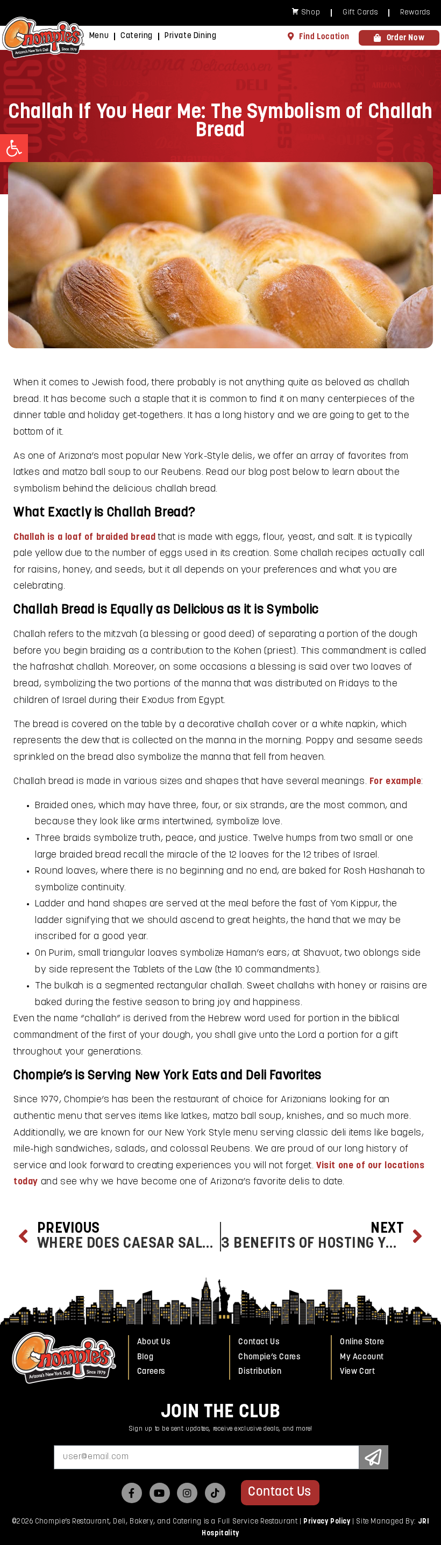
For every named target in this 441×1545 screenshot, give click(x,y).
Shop (310, 13)
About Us (154, 1342)
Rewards (415, 13)
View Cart (357, 1372)
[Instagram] (187, 1493)
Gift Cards (360, 13)
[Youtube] (160, 1493)
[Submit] (373, 1457)
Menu (99, 36)
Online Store (362, 1342)
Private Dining (190, 36)
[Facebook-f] (132, 1493)
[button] (14, 148)
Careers (151, 1372)
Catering (136, 36)
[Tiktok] (215, 1493)
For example (395, 782)
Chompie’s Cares (269, 1357)
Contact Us (259, 1342)
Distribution (259, 1372)
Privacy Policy (326, 1521)
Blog (145, 1357)
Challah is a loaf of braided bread (84, 538)
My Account (362, 1357)
